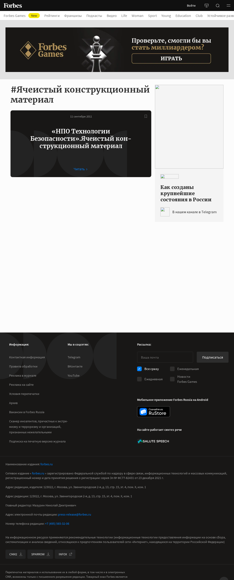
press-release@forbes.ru (74, 514)
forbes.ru (46, 464)
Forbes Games (20, 15)
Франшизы (73, 15)
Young (166, 15)
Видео (112, 15)
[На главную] (13, 5)
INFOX (63, 554)
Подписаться (212, 357)
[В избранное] (145, 116)
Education (183, 15)
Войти (191, 5)
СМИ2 (13, 554)
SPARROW (38, 554)
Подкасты (94, 15)
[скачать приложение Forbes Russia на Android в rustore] (153, 411)
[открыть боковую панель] (206, 5)
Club (199, 15)
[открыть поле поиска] (217, 5)
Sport (152, 15)
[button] (228, 5)
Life (124, 15)
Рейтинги (52, 15)
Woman (138, 15)
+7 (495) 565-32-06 (57, 523)
